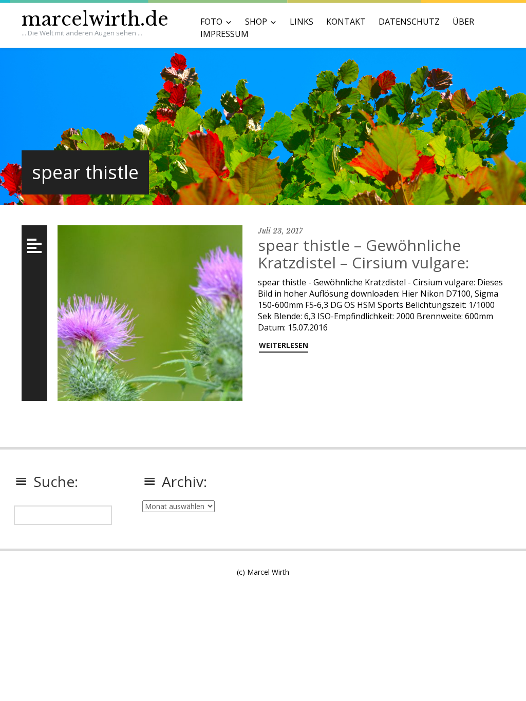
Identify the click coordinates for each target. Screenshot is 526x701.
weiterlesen (283, 345)
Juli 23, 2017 (280, 231)
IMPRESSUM (224, 34)
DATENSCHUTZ (409, 21)
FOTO (211, 21)
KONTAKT (346, 21)
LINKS (301, 21)
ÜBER (463, 21)
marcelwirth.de (95, 19)
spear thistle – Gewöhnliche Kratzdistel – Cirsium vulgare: (363, 254)
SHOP (256, 21)
